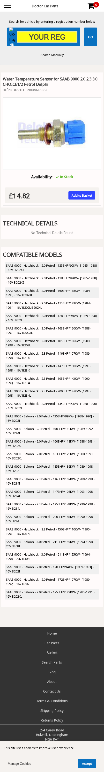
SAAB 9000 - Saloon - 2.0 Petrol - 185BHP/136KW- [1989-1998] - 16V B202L (51, 468)
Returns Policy (52, 720)
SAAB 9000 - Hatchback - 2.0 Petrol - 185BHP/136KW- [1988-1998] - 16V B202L (48, 343)
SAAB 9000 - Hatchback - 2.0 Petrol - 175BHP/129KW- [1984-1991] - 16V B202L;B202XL (48, 305)
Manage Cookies (19, 763)
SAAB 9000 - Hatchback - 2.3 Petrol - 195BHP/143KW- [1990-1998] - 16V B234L (48, 380)
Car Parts (52, 643)
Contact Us (52, 691)
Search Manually (52, 55)
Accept (87, 763)
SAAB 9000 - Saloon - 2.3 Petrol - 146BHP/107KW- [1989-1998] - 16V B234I (51, 481)
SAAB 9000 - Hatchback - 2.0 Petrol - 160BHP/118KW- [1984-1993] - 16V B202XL (48, 292)
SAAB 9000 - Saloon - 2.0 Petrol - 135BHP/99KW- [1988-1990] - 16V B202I (50, 418)
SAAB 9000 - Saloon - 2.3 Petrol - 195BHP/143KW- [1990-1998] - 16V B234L (51, 506)
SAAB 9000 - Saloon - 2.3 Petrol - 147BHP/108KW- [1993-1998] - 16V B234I (51, 493)
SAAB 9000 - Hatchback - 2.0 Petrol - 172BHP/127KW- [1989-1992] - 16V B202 (48, 581)
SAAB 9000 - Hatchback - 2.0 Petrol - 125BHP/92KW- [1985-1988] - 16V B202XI (51, 267)
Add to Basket (82, 195)
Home (52, 633)
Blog (52, 672)
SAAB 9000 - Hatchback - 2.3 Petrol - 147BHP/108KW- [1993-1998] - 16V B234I (48, 368)
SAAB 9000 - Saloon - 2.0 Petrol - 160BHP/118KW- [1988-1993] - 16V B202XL (51, 443)
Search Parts (52, 662)
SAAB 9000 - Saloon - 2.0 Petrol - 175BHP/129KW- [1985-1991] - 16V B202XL (51, 594)
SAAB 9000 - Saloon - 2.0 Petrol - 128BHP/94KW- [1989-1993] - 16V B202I (50, 569)
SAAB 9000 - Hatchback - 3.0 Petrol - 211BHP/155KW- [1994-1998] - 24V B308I (48, 556)
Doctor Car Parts (45, 6)
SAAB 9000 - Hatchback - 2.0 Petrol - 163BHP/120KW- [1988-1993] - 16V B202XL (48, 330)
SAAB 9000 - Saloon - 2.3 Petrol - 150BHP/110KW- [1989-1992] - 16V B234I (51, 431)
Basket (52, 652)
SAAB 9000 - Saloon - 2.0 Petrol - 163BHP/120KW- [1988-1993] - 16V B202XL (51, 456)
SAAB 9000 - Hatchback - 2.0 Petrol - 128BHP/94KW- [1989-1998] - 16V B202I (51, 318)
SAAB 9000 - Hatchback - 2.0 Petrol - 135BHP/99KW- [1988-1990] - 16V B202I (51, 405)
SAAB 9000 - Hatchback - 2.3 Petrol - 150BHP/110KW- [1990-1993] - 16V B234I (48, 531)
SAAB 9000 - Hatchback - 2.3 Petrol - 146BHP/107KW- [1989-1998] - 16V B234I (48, 355)
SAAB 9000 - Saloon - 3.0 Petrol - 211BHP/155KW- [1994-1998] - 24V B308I (51, 544)
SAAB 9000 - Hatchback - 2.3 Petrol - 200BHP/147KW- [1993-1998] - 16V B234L (48, 393)
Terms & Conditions (52, 701)
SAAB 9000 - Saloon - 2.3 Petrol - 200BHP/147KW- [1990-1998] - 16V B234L (51, 519)
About (52, 681)
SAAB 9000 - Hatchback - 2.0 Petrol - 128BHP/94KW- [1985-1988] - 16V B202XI (51, 280)
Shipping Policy (52, 710)
